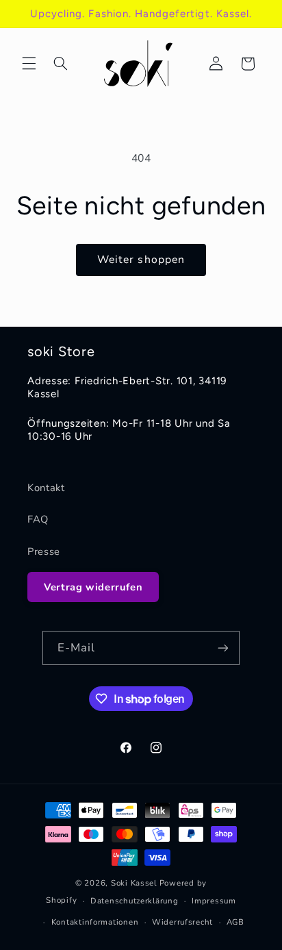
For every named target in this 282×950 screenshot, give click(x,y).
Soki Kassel (134, 882)
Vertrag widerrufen (93, 587)
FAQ (38, 519)
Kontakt (45, 488)
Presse (43, 551)
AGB (235, 921)
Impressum (214, 900)
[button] (28, 63)
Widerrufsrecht (182, 921)
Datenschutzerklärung (134, 900)
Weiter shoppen (141, 259)
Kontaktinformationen (95, 921)
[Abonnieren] (223, 647)
